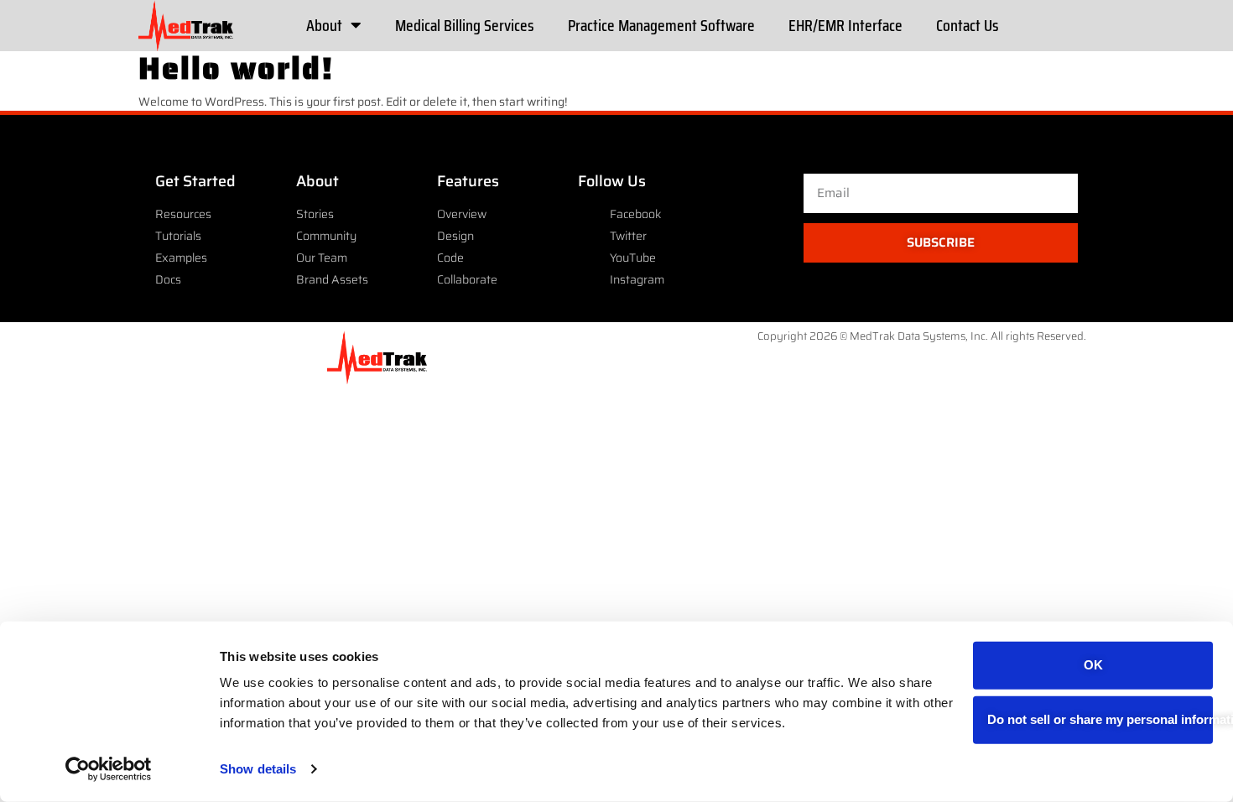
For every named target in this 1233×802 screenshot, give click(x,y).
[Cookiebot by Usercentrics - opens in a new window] (108, 769)
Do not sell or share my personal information (1100, 719)
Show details (258, 769)
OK (1093, 665)
